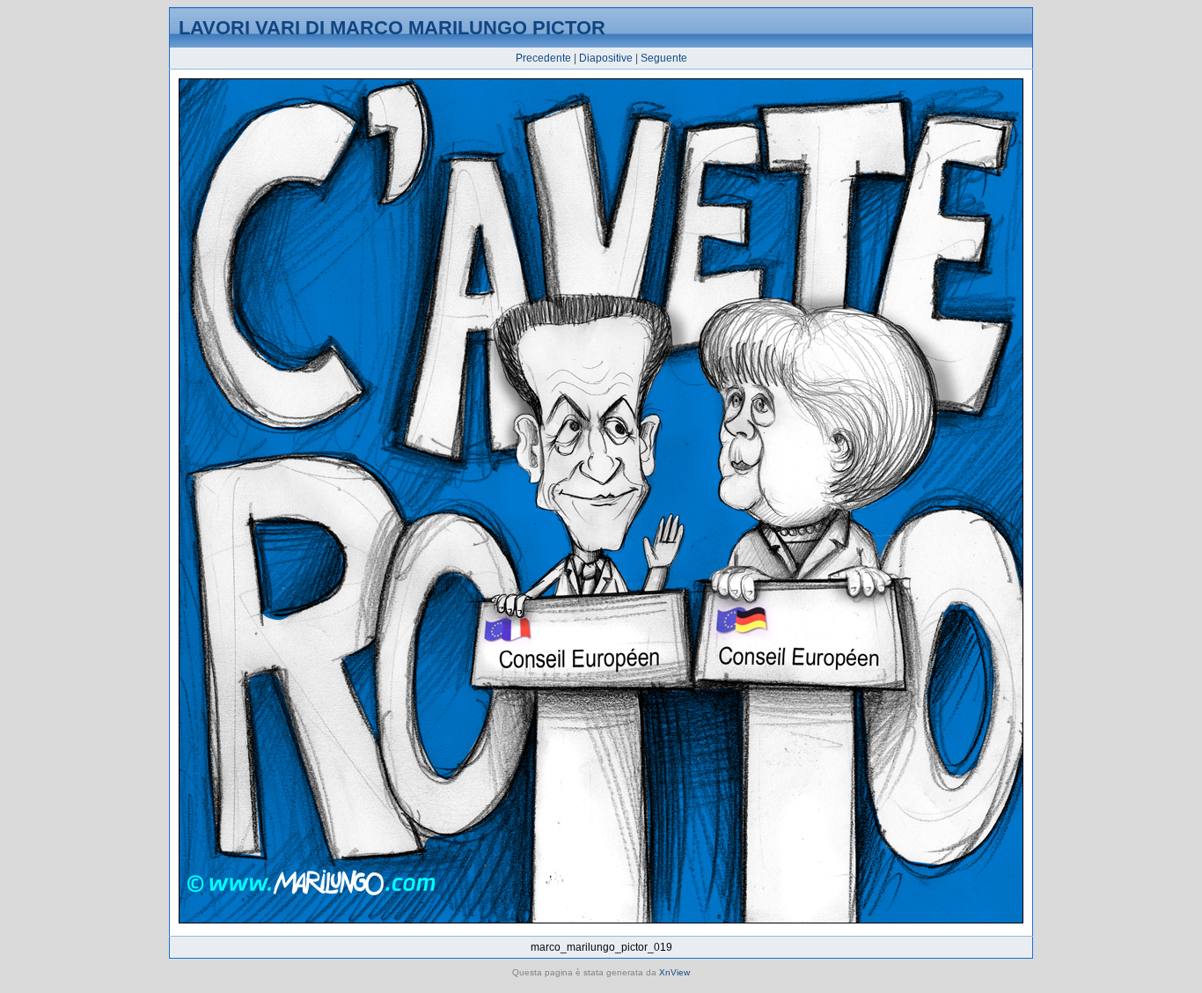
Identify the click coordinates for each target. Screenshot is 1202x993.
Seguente (664, 58)
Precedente (543, 58)
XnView (674, 972)
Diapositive (606, 58)
